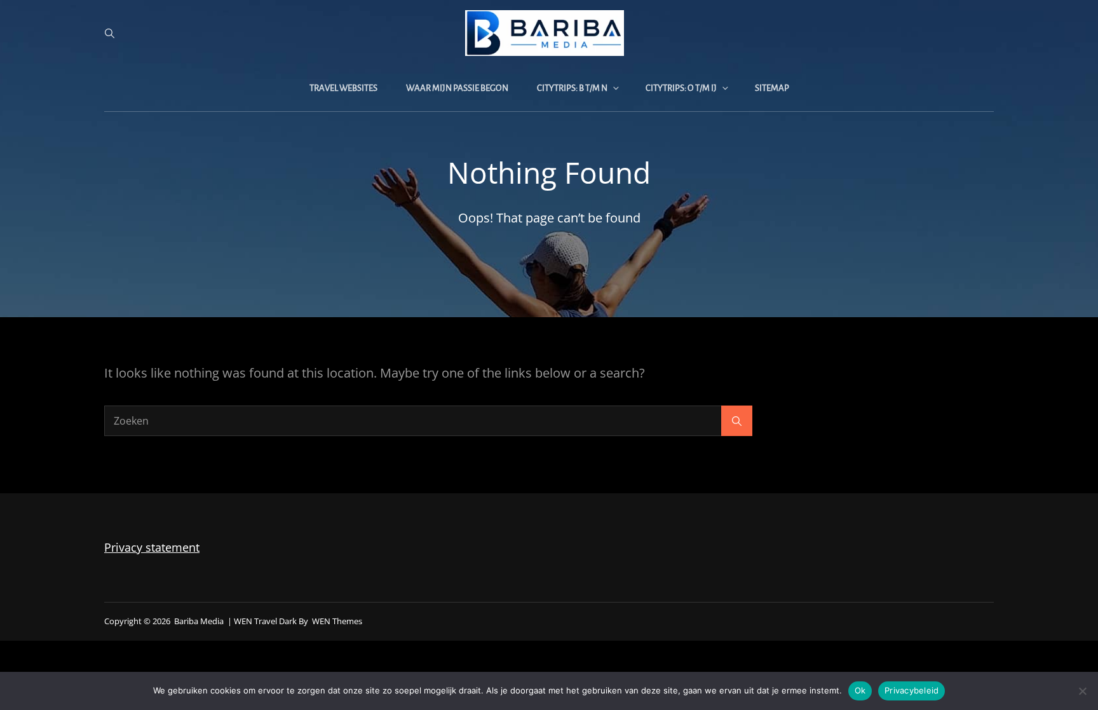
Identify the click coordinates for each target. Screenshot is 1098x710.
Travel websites (343, 88)
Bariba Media (199, 621)
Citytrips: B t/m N (572, 88)
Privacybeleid (911, 690)
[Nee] (1082, 691)
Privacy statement (152, 547)
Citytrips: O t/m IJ (681, 88)
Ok (860, 690)
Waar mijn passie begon (457, 88)
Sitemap (772, 88)
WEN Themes (337, 621)
